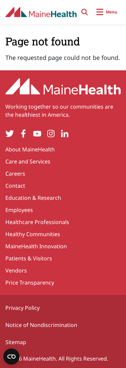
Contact (15, 185)
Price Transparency (29, 282)
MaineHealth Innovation (36, 246)
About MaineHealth (30, 149)
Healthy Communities (32, 234)
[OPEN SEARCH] (84, 12)
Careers (15, 173)
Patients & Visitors (28, 258)
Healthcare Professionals (37, 222)
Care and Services (27, 161)
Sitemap (15, 342)
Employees (19, 210)
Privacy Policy (22, 307)
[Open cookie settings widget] (11, 356)
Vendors (16, 270)
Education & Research (33, 197)
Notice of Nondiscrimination (41, 325)
